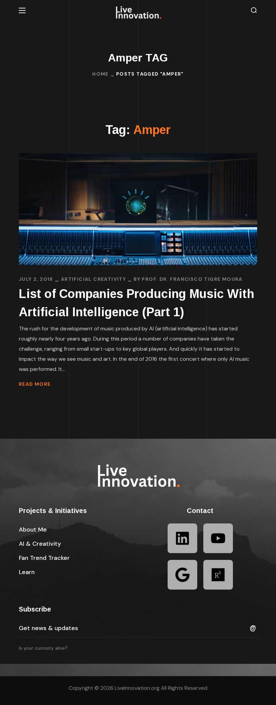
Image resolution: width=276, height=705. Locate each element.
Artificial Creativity (93, 279)
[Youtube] (218, 538)
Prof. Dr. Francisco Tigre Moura (192, 279)
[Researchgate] (218, 575)
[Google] (182, 575)
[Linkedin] (182, 538)
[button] (253, 10)
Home (100, 74)
